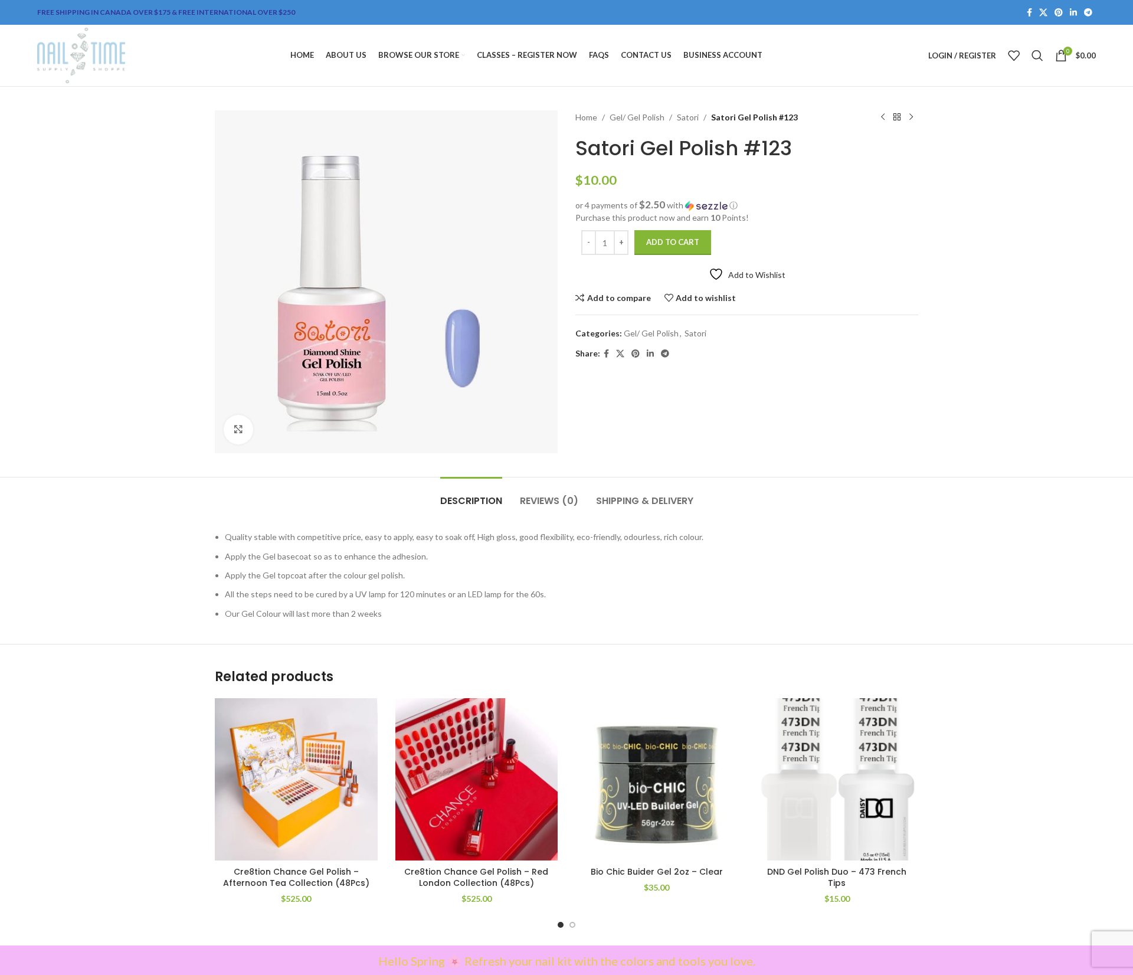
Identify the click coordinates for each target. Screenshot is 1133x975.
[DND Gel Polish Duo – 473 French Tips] (837, 779)
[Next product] (911, 117)
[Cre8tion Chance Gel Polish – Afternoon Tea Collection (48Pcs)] (296, 779)
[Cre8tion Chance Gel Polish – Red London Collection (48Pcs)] (476, 779)
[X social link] (1043, 13)
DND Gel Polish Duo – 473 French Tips (836, 877)
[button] (746, 205)
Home (586, 117)
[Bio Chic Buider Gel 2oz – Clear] (656, 779)
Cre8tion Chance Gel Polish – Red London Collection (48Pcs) (476, 877)
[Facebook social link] (1029, 13)
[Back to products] (897, 117)
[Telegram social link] (1088, 13)
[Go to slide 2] (572, 925)
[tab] (471, 495)
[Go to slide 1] (561, 925)
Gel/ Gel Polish (637, 117)
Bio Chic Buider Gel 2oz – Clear (657, 872)
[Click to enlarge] (238, 429)
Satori (688, 117)
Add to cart (672, 242)
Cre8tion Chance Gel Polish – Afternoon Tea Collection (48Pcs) (296, 877)
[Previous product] (883, 117)
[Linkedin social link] (1073, 13)
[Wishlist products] (1014, 55)
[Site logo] (81, 55)
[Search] (1037, 55)
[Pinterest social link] (1058, 13)
